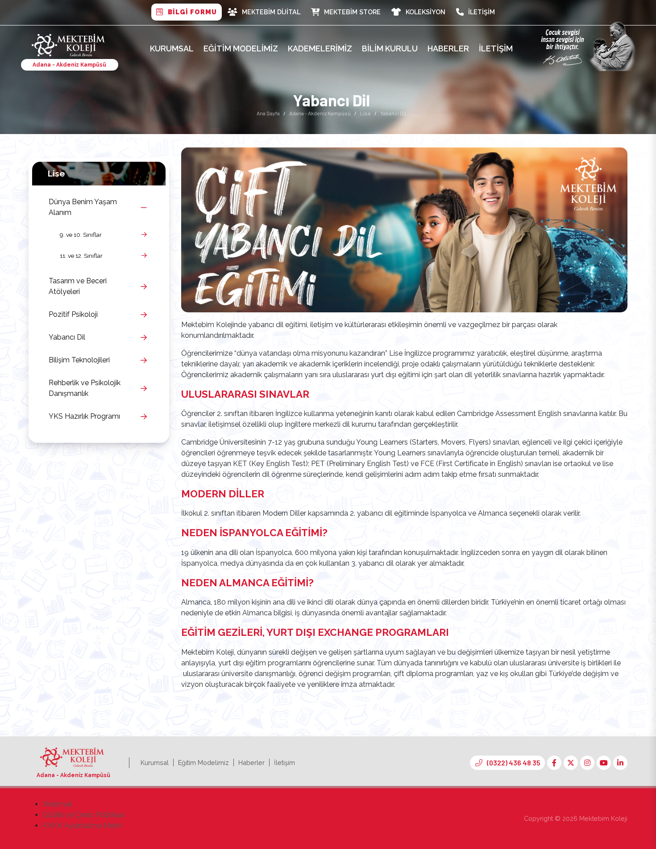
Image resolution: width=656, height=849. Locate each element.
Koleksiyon (425, 12)
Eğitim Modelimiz (240, 48)
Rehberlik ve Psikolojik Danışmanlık (84, 388)
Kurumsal (172, 48)
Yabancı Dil (67, 337)
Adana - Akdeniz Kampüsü (320, 113)
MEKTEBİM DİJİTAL (271, 12)
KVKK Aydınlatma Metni (82, 825)
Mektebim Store (352, 12)
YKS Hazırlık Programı (84, 416)
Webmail (57, 804)
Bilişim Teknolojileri (79, 360)
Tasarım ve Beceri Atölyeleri (78, 286)
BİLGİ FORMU (192, 12)
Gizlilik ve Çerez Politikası (84, 815)
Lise (365, 113)
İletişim (481, 12)
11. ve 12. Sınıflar (81, 255)
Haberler (448, 48)
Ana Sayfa (268, 113)
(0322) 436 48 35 (513, 762)
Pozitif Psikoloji (73, 314)
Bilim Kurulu (390, 48)
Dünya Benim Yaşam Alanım (83, 207)
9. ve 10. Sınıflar (81, 234)
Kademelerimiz (320, 48)
